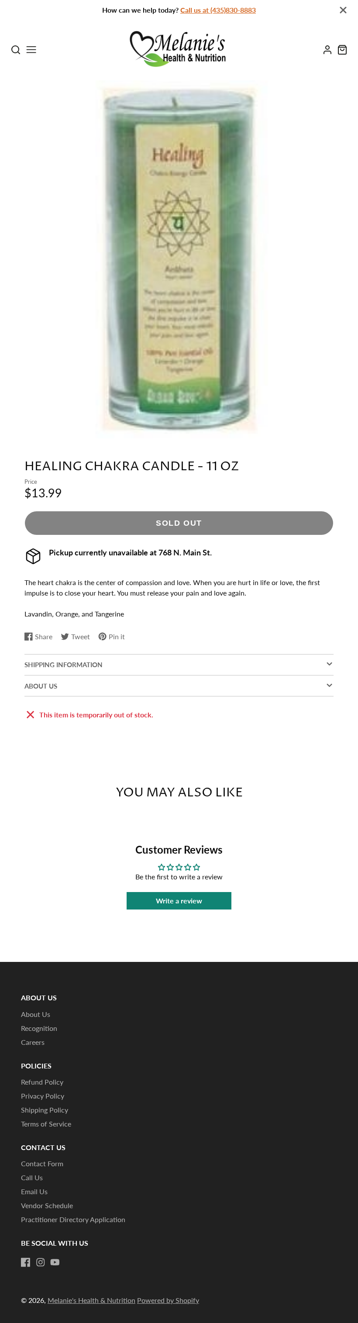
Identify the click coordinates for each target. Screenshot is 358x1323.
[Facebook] (26, 1262)
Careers (33, 1042)
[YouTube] (55, 1262)
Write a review (179, 900)
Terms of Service (46, 1124)
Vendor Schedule (47, 1205)
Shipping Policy (44, 1110)
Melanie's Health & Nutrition (91, 1300)
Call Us (32, 1177)
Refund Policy (42, 1082)
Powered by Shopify (168, 1300)
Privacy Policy (42, 1096)
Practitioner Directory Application (73, 1219)
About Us (35, 1014)
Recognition (39, 1028)
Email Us (34, 1191)
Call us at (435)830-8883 (218, 10)
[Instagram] (40, 1262)
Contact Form (42, 1163)
